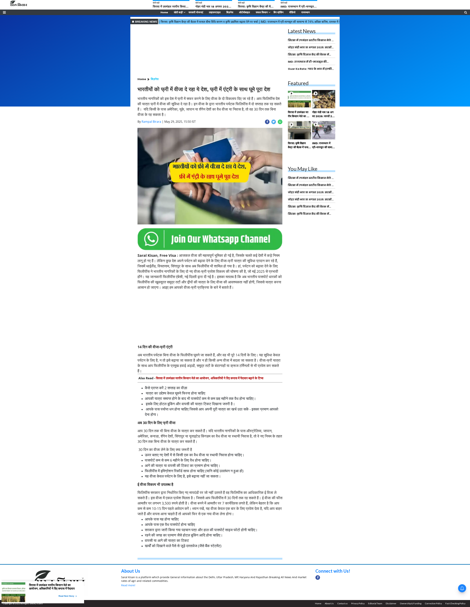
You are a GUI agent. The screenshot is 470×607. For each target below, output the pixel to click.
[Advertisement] (210, 51)
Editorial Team (375, 603)
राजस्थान (305, 12)
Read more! (128, 585)
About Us (130, 571)
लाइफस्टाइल (214, 12)
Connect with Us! (332, 571)
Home (164, 12)
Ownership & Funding (410, 603)
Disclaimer (391, 603)
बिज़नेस (229, 12)
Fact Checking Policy (455, 603)
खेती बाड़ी (178, 12)
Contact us (342, 603)
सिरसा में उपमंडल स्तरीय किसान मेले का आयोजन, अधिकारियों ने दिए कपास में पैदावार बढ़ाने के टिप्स (209, 378)
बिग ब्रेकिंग (278, 12)
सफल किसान (262, 12)
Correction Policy (433, 603)
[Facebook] (317, 577)
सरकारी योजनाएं (196, 12)
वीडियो (292, 12)
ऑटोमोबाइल (244, 12)
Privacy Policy (358, 603)
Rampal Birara (151, 122)
